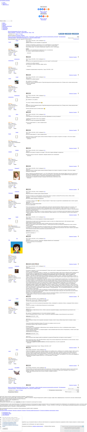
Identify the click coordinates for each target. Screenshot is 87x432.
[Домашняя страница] (37, 264)
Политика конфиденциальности (32, 410)
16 (44, 40)
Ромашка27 (17, 168)
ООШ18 (17, 150)
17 (44, 59)
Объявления (4, 29)
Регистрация (43, 12)
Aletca (17, 114)
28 (45, 298)
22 (44, 150)
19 (44, 95)
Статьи (3, 2)
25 (44, 216)
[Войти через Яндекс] (44, 9)
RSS (33, 32)
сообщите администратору (37, 426)
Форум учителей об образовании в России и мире (18, 36)
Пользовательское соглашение (6, 410)
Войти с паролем (43, 11)
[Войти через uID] (38, 9)
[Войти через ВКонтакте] (40, 9)
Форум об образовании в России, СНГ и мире (17, 31)
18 (44, 77)
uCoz (6, 409)
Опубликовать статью (6, 413)
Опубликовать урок (6, 412)
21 (44, 132)
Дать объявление (5, 414)
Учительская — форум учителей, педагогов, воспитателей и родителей (43, 36)
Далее (21, 33)
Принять (5, 428)
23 (44, 168)
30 (45, 367)
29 (45, 349)
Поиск (30, 32)
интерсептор (16, 59)
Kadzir (17, 132)
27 (44, 266)
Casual (17, 40)
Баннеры (24, 410)
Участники (18, 32)
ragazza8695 (17, 367)
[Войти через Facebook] (42, 9)
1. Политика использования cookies (9, 422)
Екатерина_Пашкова (20, 35)
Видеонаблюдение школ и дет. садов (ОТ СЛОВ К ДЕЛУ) (28, 37)
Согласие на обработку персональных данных (49, 410)
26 (44, 238)
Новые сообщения (11, 32)
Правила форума (24, 32)
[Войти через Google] (46, 9)
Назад (17, 33)
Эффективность (5, 4)
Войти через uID (43, 6)
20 (44, 114)
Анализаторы (5, 28)
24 (44, 191)
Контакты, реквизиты (17, 410)
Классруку (4, 3)
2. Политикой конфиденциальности (9, 423)
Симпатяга (17, 191)
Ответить (71, 57)
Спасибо (75, 57)
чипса (17, 349)
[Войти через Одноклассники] (48, 9)
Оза (17, 238)
